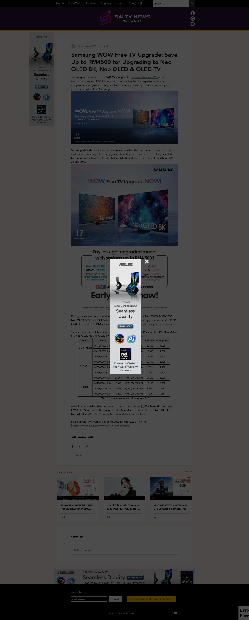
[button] (147, 261)
